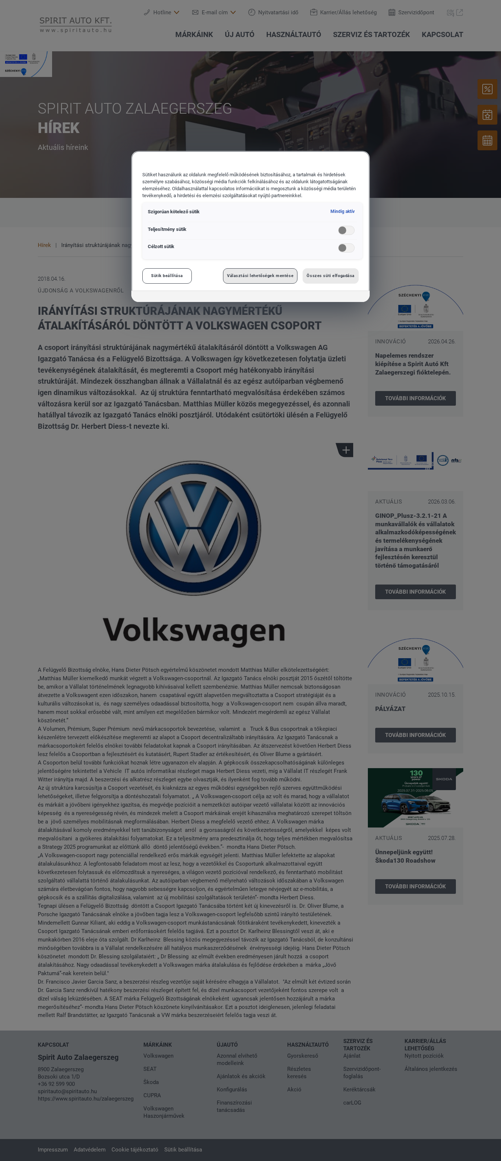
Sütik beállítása (167, 275)
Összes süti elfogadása (331, 275)
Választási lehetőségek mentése (260, 275)
